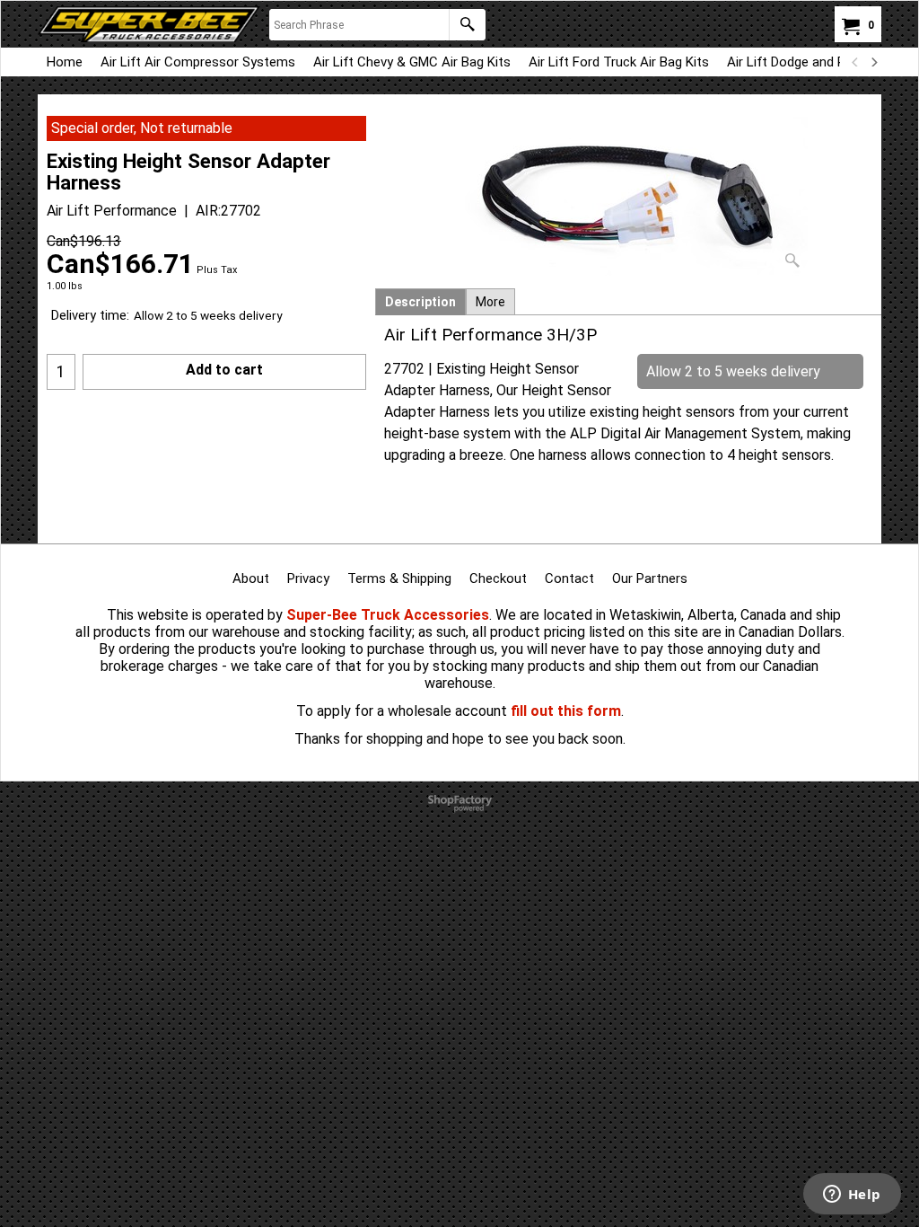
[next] (873, 62)
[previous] (855, 62)
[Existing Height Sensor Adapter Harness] (628, 196)
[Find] (467, 24)
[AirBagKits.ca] (149, 24)
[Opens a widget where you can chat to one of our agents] (851, 1195)
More (490, 302)
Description (420, 302)
